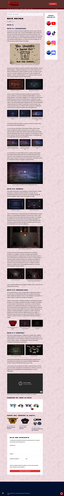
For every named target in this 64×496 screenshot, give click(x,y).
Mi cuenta (52, 3)
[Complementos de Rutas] (37, 421)
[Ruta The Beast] (24, 420)
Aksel (29, 8)
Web (26, 458)
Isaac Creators (17, 8)
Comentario (13, 445)
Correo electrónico (14, 458)
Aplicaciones (21, 8)
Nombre (12, 453)
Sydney (8, 494)
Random (26, 8)
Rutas (13, 21)
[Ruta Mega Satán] (12, 420)
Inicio (8, 8)
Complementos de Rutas (37, 429)
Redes (32, 8)
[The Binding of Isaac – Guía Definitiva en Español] (13, 3)
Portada (10, 14)
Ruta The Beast (22, 427)
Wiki (10, 8)
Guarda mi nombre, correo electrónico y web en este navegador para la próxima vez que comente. (24, 466)
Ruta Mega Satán (11, 427)
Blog (12, 8)
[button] (56, 8)
